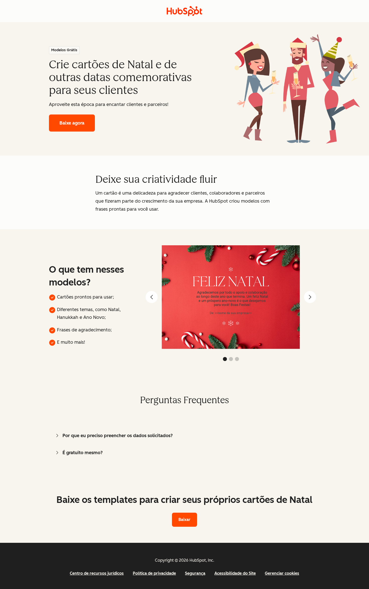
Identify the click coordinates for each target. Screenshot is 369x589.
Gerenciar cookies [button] (282, 573)
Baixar (184, 519)
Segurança (195, 573)
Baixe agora (71, 123)
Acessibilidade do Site (235, 573)
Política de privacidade (154, 573)
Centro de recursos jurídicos (97, 573)
